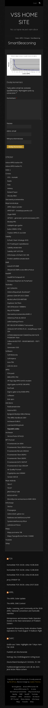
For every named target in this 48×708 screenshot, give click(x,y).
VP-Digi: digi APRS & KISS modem (19, 381)
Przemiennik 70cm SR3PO (16, 455)
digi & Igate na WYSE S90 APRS (18, 384)
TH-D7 (9, 488)
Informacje (10, 503)
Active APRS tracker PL (14, 166)
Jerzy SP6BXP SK (13, 580)
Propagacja (11, 510)
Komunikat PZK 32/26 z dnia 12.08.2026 (23, 570)
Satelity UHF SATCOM (15, 251)
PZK (11, 558)
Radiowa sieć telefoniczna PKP (18, 517)
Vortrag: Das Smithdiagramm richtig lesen (23, 657)
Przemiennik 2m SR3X (15, 443)
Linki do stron (12, 366)
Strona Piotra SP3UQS (15, 436)
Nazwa (9, 123)
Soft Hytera (11, 358)
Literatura (9, 403)
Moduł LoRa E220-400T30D (17, 299)
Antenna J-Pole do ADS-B (16, 318)
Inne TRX (10, 362)
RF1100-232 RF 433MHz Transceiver (20, 325)
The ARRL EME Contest (16, 603)
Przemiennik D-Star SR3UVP (17, 466)
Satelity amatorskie (14, 247)
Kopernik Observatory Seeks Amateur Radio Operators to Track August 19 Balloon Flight (24, 629)
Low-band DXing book (15, 425)
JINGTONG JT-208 (13, 492)
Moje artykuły (11, 480)
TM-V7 (9, 484)
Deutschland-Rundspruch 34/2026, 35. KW (23, 662)
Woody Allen (12, 196)
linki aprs (10, 399)
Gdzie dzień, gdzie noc (15, 514)
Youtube (9, 540)
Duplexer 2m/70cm (14, 303)
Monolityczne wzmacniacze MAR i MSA (21, 499)
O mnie (8, 173)
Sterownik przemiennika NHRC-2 (19, 314)
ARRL (11, 592)
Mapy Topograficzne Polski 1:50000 (20, 536)
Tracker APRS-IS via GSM (16, 233)
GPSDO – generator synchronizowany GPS (23, 218)
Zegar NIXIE (11, 214)
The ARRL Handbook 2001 (16, 418)
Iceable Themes (35, 682)
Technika (9, 284)
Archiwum (9, 432)
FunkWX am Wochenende (17, 652)
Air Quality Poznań (14, 469)
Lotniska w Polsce (14, 525)
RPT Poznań (10, 440)
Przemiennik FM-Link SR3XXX (18, 451)
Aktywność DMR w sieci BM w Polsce (20, 270)
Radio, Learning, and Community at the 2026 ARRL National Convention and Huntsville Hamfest (24, 611)
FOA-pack (27, 38)
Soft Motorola (12, 355)
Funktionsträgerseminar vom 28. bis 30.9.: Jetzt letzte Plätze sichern (23, 668)
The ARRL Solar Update (16, 598)
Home (17, 38)
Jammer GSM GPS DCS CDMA (18, 296)
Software (9, 351)
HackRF (8, 273)
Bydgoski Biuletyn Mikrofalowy (18, 414)
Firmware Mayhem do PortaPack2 (19, 281)
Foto (9, 185)
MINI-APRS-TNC (12, 377)
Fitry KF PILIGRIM (13, 310)
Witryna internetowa (15, 138)
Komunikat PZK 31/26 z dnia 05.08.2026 (23, 575)
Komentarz (12, 98)
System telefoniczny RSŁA (17, 521)
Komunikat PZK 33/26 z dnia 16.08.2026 (23, 565)
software (10, 395)
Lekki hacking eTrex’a (15, 321)
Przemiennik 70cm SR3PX (16, 458)
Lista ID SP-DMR (13, 266)
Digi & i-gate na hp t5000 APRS (18, 392)
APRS (21, 38)
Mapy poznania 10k (14, 532)
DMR (7, 262)
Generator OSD (13, 347)
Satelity (8, 236)
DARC (11, 638)
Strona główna (16, 687)
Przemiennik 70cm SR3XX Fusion (19, 447)
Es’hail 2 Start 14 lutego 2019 (17, 240)
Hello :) (8, 170)
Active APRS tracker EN (14, 162)
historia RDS (11, 410)
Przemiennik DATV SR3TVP (17, 462)
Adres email (11, 131)
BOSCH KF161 (12, 495)
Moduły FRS (11, 222)
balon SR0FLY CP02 (14, 229)
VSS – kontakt (12, 177)
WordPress (12, 682)
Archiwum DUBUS (13, 421)
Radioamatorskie (13, 406)
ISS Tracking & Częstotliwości (18, 244)
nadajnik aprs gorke (14, 225)
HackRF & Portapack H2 (16, 277)
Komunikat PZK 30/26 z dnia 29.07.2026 (23, 584)
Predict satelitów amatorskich (18, 259)
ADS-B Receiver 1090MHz (16, 307)
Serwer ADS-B (12, 477)
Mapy (8, 529)
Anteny (10, 188)
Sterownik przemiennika (15, 199)
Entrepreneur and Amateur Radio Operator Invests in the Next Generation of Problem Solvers (24, 621)
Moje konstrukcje (12, 203)
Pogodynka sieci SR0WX (16, 473)
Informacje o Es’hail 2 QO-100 (18, 255)
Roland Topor (12, 192)
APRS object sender (14, 207)
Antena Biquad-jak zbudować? (18, 292)
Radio (9, 181)
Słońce (9, 506)
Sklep (8, 543)
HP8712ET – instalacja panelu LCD (19, 210)
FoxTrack (10, 388)
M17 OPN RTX (12, 288)
